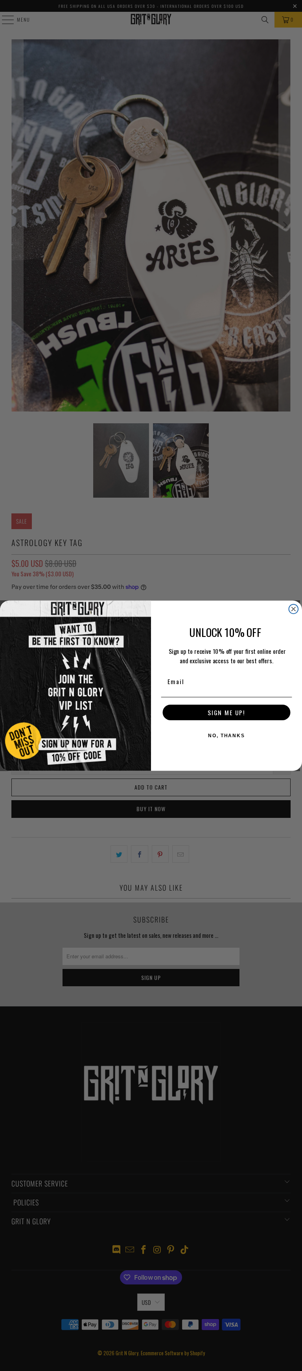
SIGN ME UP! (226, 712)
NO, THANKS (226, 735)
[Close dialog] (293, 609)
